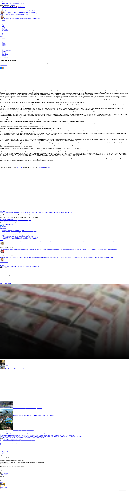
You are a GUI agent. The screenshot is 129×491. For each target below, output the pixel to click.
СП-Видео (4, 40)
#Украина (4, 224)
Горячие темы (2, 47)
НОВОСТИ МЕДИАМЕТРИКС (5, 283)
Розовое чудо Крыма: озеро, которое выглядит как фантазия (33, 437)
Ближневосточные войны (6, 50)
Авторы (3, 41)
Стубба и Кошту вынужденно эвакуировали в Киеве (11, 1)
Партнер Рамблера (3, 487)
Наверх (1, 482)
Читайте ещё (2, 211)
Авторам (3, 452)
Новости (3, 38)
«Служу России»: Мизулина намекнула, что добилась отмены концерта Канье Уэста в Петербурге (20, 237)
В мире (3, 28)
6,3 (0, 440)
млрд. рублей (3, 443)
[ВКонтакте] (1, 68)
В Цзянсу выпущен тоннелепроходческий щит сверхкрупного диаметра (25, 422)
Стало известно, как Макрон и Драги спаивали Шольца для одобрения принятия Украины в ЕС (19, 238)
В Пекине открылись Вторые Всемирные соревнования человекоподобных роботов (27, 408)
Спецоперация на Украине (7, 49)
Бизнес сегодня (5, 29)
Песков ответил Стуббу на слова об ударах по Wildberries (13, 230)
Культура (3, 32)
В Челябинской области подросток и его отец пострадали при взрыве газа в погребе (17, 236)
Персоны (4, 44)
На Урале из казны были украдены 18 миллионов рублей (13, 357)
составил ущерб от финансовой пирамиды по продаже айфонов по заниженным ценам (21, 443)
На (0, 439)
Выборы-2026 (4, 52)
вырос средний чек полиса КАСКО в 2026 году (14, 439)
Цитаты (3, 43)
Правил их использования (41, 458)
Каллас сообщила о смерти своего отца (7, 219)
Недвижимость (5, 30)
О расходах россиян (3, 257)
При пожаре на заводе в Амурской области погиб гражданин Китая (15, 233)
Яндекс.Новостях (19, 167)
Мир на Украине (5, 51)
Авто (3, 25)
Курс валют (4, 53)
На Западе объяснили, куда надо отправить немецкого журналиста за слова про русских (15, 220)
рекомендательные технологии (21, 480)
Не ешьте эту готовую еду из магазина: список (13, 362)
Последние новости (3, 228)
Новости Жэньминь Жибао (5, 400)
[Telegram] (3, 68)
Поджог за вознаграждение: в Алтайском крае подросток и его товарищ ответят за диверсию (19, 231)
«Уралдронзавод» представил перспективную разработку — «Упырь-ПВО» (15, 14)
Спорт (3, 26)
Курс (1, 9)
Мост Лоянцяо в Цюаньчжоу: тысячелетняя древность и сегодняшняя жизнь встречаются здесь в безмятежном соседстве (33, 415)
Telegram (43, 167)
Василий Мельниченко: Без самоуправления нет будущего (31, 266)
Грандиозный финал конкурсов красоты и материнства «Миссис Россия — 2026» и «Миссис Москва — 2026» (59, 435)
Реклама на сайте (5, 451)
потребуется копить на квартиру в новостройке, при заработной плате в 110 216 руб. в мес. (19, 440)
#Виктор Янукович (9, 224)
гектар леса (5, 442)
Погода (3, 33)
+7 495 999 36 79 (5, 474)
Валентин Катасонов (36, 13)
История (3, 34)
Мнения (1, 432)
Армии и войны (5, 23)
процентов (4, 439)
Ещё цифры (2, 444)
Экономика (4, 22)
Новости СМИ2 (3, 399)
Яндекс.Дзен (39, 167)
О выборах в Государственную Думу (6, 249)
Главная (3, 20)
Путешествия (4, 24)
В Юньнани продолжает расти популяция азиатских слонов (23, 430)
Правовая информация (6, 450)
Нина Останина (3, 245)
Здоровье (4, 27)
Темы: (3, 48)
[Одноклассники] (2, 68)
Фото (3, 39)
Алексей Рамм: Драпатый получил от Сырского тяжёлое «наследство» (41, 432)
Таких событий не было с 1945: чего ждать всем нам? (14, 368)
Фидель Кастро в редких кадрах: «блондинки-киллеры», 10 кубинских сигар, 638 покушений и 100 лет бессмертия (62, 436)
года (2, 440)
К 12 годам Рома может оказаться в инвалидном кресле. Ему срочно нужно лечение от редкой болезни (54, 212)
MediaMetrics (48, 167)
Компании (4, 45)
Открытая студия (3, 433)
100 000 (1, 442)
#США (14, 224)
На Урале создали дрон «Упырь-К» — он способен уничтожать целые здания (16, 234)
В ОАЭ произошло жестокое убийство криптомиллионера (15, 365)
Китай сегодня (4, 55)
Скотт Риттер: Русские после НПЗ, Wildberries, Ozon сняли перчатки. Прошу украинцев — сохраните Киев (56, 215)
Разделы (1, 36)
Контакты (4, 453)
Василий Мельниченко (4, 262)
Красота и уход (5, 54)
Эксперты (4, 42)
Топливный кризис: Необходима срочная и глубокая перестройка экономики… (18, 13)
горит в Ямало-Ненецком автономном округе (15, 442)
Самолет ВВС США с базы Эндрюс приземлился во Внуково (13, 3)
